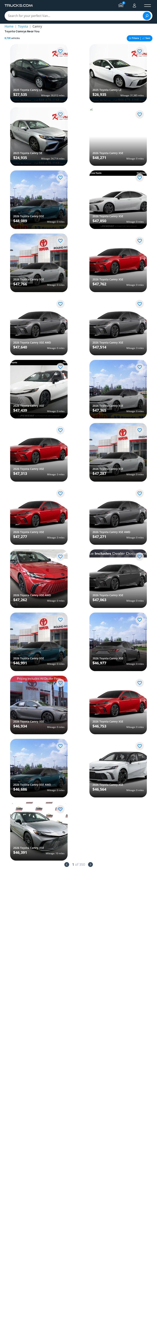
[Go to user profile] (134, 6)
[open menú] (147, 6)
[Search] (147, 16)
